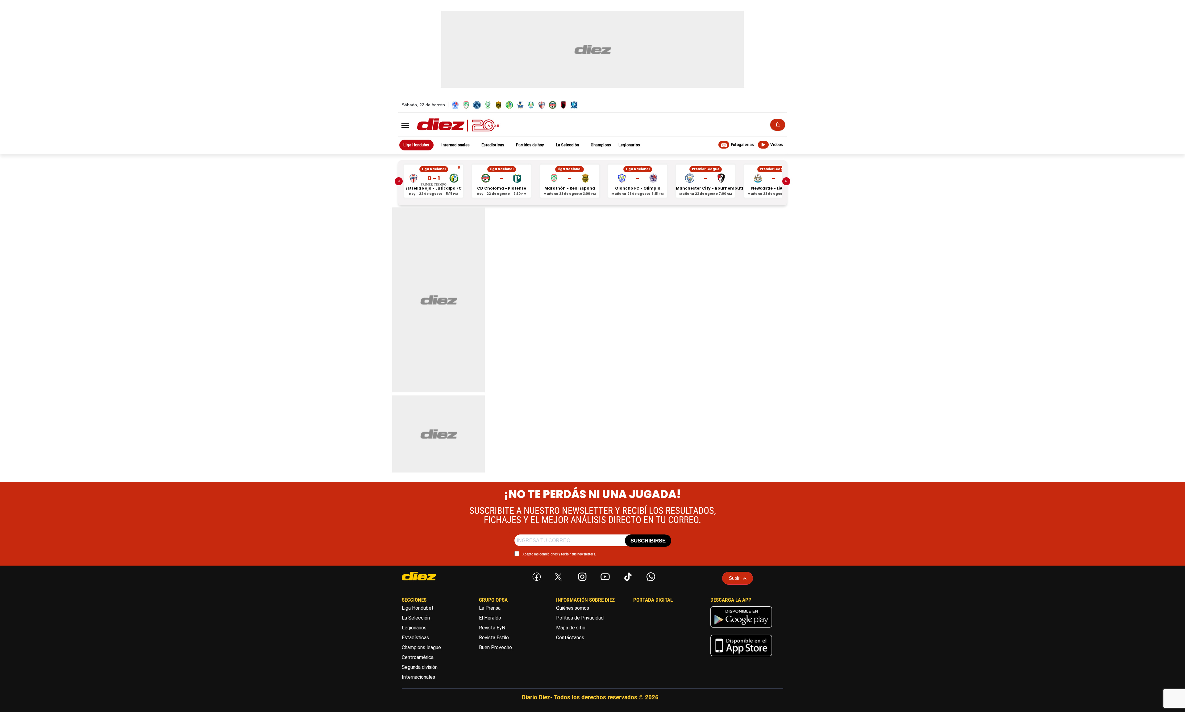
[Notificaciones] (777, 125)
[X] (558, 576)
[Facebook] (535, 575)
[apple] (741, 657)
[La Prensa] (430, 576)
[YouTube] (604, 575)
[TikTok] (626, 575)
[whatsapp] (649, 575)
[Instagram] (581, 575)
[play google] (741, 629)
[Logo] (444, 125)
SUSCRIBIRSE (648, 541)
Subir (734, 578)
